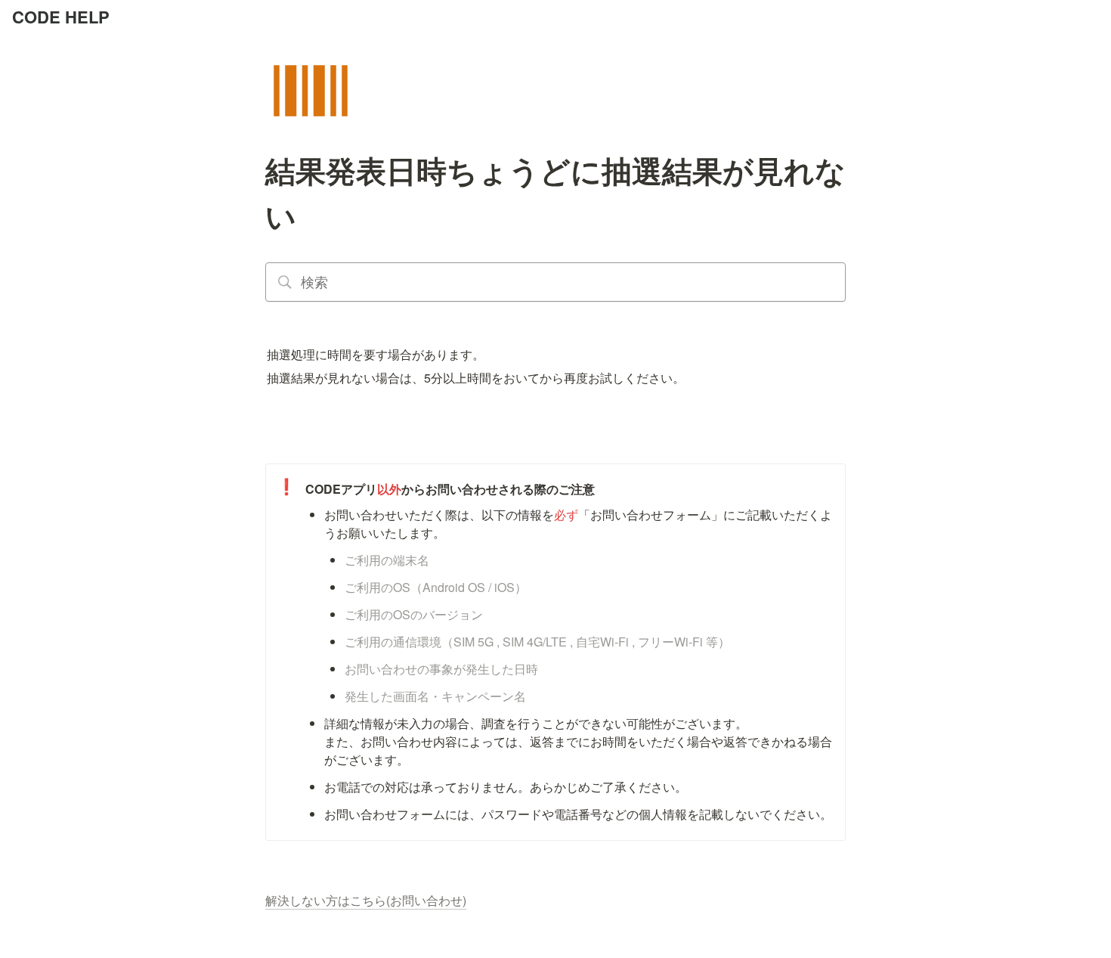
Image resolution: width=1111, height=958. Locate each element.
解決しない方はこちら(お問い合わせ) (365, 900)
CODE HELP (61, 17)
